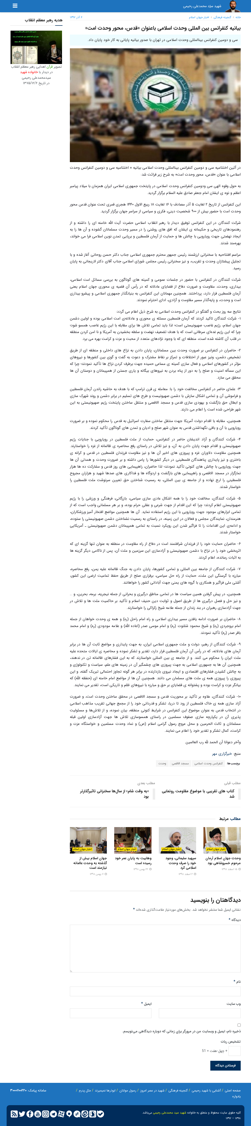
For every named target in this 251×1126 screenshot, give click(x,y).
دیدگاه (235, 920)
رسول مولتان (127, 1090)
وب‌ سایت (233, 1004)
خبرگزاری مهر (222, 754)
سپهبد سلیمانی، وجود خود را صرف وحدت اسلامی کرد (180, 863)
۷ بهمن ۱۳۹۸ (97, 874)
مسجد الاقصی (180, 763)
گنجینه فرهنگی (222, 17)
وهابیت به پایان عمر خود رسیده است (133, 861)
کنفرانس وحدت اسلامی (208, 763)
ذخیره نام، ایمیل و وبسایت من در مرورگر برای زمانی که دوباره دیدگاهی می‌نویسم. (181, 1031)
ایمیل (146, 1004)
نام (237, 982)
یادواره (236, 1096)
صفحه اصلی (233, 1090)
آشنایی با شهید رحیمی (206, 1090)
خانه (238, 17)
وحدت (162, 763)
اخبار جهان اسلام (199, 17)
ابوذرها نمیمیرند (105, 1090)
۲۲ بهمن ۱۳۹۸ (141, 869)
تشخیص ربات (231, 1041)
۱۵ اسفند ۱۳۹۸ (230, 869)
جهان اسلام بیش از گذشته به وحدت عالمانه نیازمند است (90, 863)
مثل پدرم (85, 1090)
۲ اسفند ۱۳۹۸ (185, 874)
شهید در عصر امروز (152, 1090)
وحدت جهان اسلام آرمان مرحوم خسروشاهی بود (223, 861)
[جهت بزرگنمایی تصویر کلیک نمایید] (36, 47)
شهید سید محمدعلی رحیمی (169, 1112)
